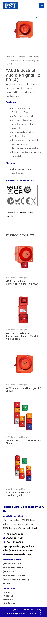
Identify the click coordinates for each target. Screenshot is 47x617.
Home (9, 56)
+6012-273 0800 (14, 542)
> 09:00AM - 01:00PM (14, 575)
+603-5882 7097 (15, 538)
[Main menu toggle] (41, 5)
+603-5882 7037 (14, 534)
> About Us (8, 596)
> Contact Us (9, 603)
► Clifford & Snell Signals (27, 56)
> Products (8, 599)
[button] (36, 17)
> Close (6, 583)
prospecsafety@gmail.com (20, 546)
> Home (6, 592)
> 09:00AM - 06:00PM (14, 567)
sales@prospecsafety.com (18, 550)
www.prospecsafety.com (19, 554)
